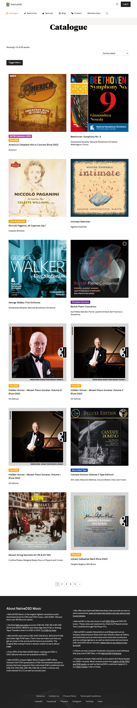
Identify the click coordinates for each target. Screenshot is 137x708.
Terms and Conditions (91, 696)
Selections (32, 13)
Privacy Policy (69, 696)
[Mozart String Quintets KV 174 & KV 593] (37, 521)
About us (40, 696)
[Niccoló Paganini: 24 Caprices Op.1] (37, 188)
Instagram (76, 701)
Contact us (54, 696)
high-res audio (22, 625)
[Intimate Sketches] (99, 188)
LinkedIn (39, 701)
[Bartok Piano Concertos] (99, 269)
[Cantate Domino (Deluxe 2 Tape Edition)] (99, 437)
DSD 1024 (110, 621)
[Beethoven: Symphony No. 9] (99, 103)
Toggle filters (15, 63)
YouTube (90, 701)
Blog (64, 13)
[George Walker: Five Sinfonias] (37, 269)
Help (100, 701)
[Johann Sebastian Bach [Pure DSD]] (99, 521)
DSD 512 (122, 621)
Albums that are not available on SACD (29, 655)
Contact (78, 13)
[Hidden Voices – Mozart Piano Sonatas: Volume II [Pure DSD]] (99, 352)
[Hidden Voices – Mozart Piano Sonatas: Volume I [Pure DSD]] (37, 437)
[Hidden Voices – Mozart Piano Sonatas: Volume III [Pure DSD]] (37, 352)
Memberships (93, 13)
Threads (64, 701)
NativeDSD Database (111, 654)
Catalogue (13, 13)
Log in (125, 4)
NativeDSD (14, 4)
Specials (49, 13)
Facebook (51, 701)
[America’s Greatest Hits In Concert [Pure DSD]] (37, 103)
